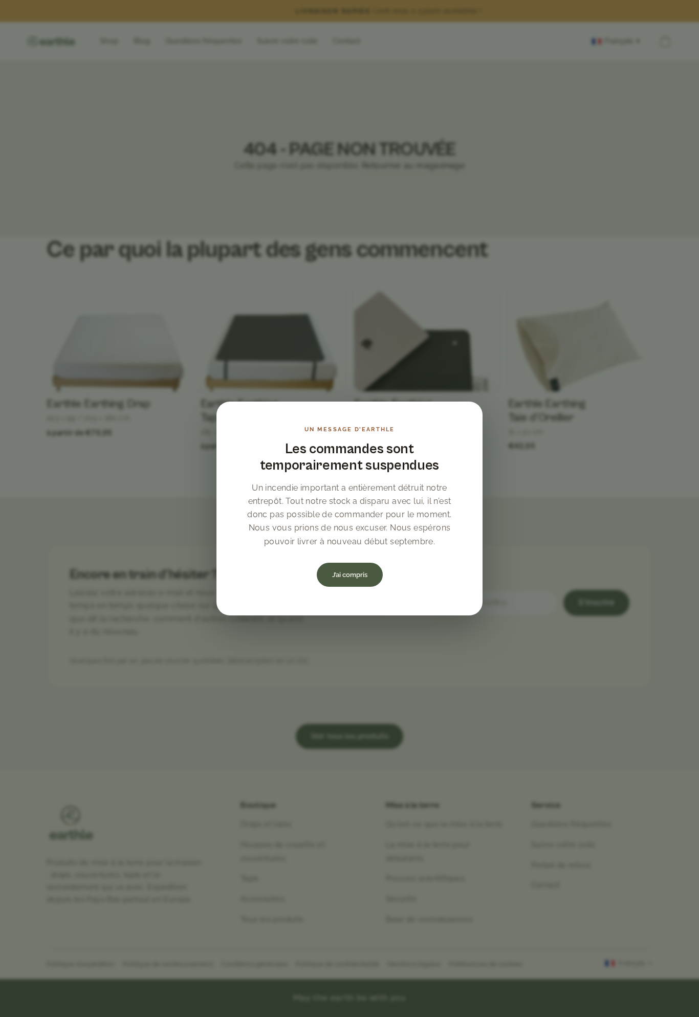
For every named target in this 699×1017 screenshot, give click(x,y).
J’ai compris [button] (349, 575)
